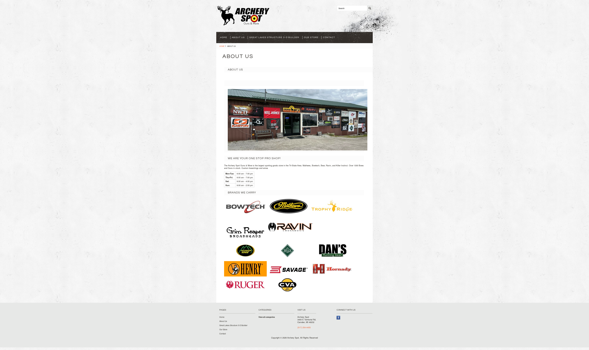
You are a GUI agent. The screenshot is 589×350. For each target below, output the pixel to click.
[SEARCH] (370, 8)
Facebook (338, 318)
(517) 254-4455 (304, 327)
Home (221, 46)
